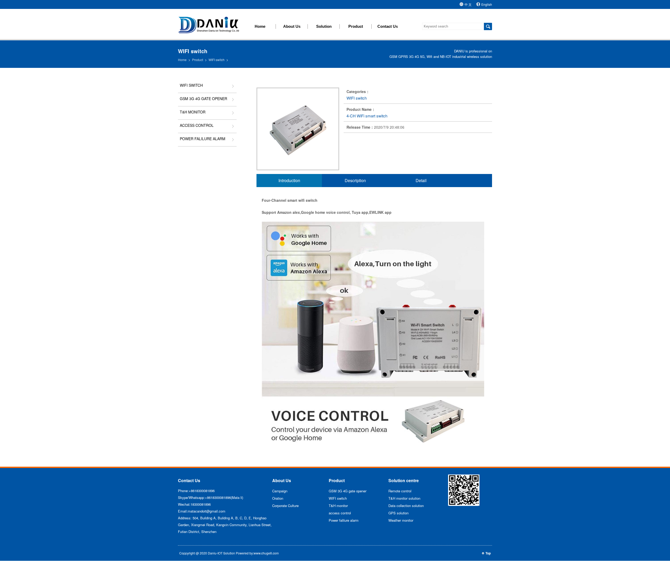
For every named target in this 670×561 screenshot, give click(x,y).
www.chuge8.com (266, 553)
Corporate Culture (285, 505)
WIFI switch (217, 59)
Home (182, 59)
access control (197, 125)
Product (197, 59)
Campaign (279, 490)
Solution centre (403, 480)
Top (488, 553)
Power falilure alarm (202, 138)
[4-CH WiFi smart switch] (297, 169)
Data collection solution (406, 505)
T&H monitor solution (404, 498)
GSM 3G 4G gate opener (203, 98)
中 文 (468, 4)
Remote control (399, 490)
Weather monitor (400, 520)
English (486, 4)
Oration (277, 498)
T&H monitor (192, 112)
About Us (281, 480)
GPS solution (398, 512)
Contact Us (189, 480)
